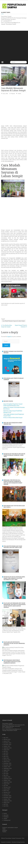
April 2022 (6, 756)
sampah (5, 818)
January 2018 (7, 789)
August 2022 (6, 749)
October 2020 (7, 766)
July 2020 (6, 772)
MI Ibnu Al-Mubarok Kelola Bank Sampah (13, 417)
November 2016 (7, 797)
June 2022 (6, 753)
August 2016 (6, 802)
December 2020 (7, 763)
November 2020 (7, 765)
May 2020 (6, 775)
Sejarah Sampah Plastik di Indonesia (21, 326)
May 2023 (6, 737)
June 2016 (6, 806)
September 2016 (8, 801)
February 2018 (7, 787)
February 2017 (7, 792)
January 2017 (7, 794)
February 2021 (7, 760)
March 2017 (6, 790)
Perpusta (13, 93)
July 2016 (6, 804)
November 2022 (7, 744)
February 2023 (7, 739)
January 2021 (7, 761)
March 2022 (6, 758)
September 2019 (8, 778)
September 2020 (8, 768)
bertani (19, 93)
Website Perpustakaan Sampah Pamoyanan (11, 838)
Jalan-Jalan (6, 815)
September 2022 (8, 748)
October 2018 (7, 780)
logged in (9, 336)
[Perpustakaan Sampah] (14, 6)
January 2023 (7, 741)
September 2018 (8, 782)
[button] (3, 389)
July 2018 (6, 785)
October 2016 (7, 799)
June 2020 (6, 773)
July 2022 (6, 751)
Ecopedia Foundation (6, 842)
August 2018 (6, 783)
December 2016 (7, 795)
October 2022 (7, 746)
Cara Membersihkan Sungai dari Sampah (6, 326)
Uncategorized (7, 820)
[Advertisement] (14, 45)
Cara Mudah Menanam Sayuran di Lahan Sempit (13, 321)
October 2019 (7, 777)
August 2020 (6, 770)
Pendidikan (6, 816)
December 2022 (7, 743)
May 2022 (6, 754)
